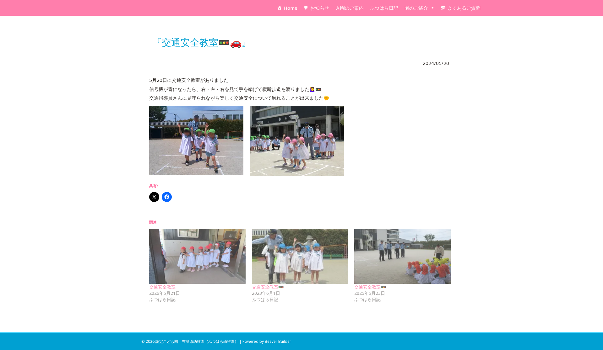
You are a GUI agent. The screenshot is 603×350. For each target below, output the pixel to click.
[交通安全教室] (197, 256)
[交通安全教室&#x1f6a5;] (300, 256)
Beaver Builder (278, 341)
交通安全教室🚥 (268, 287)
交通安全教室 (162, 287)
